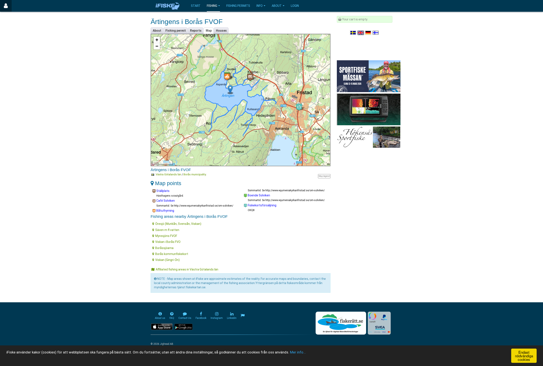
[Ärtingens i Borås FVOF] (230, 89)
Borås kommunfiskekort (171, 254)
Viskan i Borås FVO (168, 242)
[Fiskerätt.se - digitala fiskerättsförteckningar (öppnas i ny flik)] (341, 323)
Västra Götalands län (168, 174)
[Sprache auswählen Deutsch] (368, 32)
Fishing (212, 5)
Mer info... (298, 352)
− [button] (156, 46)
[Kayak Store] (368, 109)
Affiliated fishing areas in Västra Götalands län (187, 269)
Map (209, 30)
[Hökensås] (368, 137)
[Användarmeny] (6, 6)
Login (295, 5)
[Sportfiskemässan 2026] (368, 76)
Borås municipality (194, 174)
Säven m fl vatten (167, 230)
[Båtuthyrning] (227, 77)
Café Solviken (165, 200)
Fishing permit (175, 30)
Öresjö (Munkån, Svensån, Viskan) (178, 223)
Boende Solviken (258, 195)
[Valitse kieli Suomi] (376, 32)
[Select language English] (361, 32)
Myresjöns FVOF (166, 236)
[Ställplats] (250, 77)
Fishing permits (238, 5)
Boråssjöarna (164, 248)
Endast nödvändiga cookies (524, 355)
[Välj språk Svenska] (353, 32)
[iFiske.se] (168, 6)
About (277, 5)
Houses (221, 30)
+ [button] (156, 39)
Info (259, 5)
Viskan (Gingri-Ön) (167, 260)
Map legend (324, 176)
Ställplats (162, 191)
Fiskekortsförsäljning (261, 205)
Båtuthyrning (165, 210)
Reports (196, 30)
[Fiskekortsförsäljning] (299, 107)
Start (195, 5)
